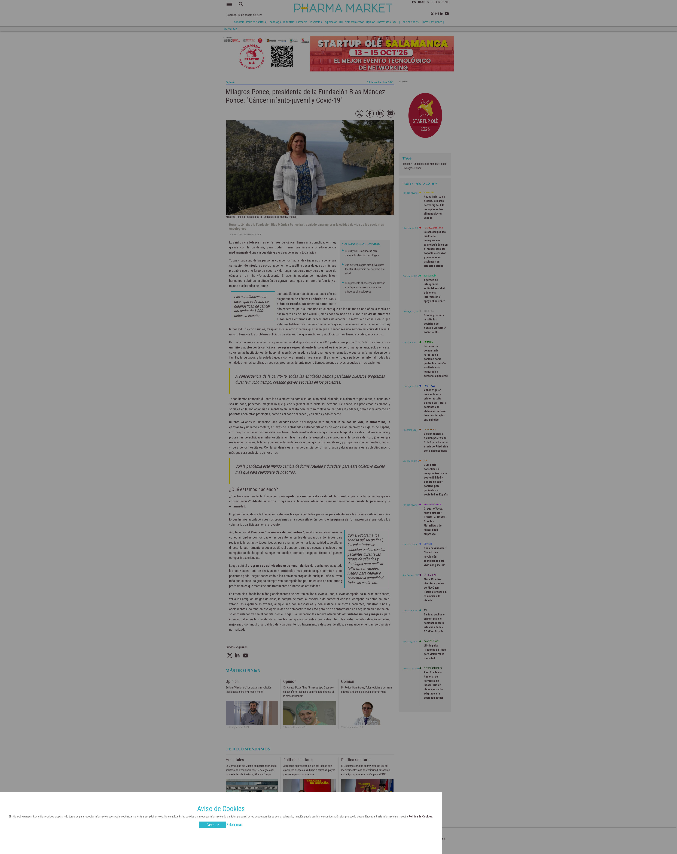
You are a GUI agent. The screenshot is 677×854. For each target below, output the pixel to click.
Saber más (234, 824)
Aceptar (212, 824)
